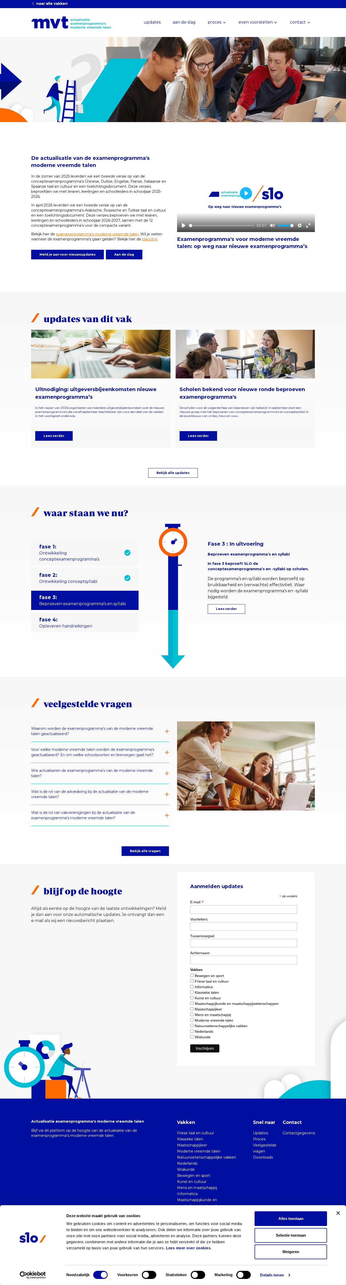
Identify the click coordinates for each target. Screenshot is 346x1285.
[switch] (149, 1275)
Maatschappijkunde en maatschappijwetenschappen (237, 1004)
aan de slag (184, 22)
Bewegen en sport (209, 976)
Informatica (204, 987)
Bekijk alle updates (173, 473)
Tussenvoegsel (202, 936)
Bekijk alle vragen (145, 851)
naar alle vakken (51, 3)
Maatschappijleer (208, 1009)
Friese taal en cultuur (212, 981)
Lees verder (54, 436)
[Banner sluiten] (338, 1213)
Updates (260, 1133)
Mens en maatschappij (213, 1015)
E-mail (197, 902)
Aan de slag (124, 254)
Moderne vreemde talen (214, 1020)
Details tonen (272, 1275)
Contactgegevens (299, 1133)
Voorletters (198, 919)
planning (149, 239)
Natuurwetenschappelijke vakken (221, 1026)
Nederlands (204, 1031)
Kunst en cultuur (208, 998)
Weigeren (290, 1252)
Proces (259, 1139)
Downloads (263, 1157)
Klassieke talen (207, 992)
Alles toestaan (290, 1218)
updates (152, 22)
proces (214, 22)
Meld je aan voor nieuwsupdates (67, 254)
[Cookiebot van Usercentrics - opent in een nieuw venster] (33, 1275)
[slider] (222, 225)
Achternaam (200, 953)
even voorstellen (256, 22)
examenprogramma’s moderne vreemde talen (97, 234)
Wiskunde (202, 1037)
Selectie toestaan (291, 1235)
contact (298, 22)
